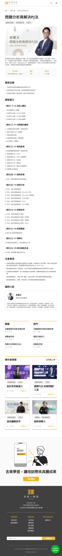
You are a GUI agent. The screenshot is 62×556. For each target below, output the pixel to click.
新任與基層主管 (20, 22)
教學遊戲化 (31, 531)
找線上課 (12, 10)
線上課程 (31, 525)
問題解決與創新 (9, 22)
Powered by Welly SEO (31, 552)
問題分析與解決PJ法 (23, 10)
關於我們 (14, 520)
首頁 (6, 10)
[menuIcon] (55, 3)
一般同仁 (28, 22)
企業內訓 (31, 520)
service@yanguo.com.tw (31, 505)
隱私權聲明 (14, 523)
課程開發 (31, 528)
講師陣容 (31, 523)
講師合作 (48, 520)
